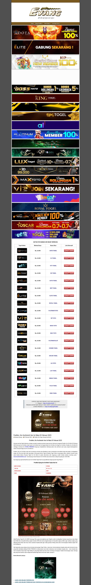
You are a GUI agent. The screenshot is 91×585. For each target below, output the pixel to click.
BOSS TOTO (53, 325)
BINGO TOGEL (53, 378)
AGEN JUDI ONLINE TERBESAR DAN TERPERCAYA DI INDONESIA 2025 (34, 582)
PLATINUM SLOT (53, 340)
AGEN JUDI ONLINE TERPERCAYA (24, 580)
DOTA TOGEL (53, 250)
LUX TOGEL (53, 370)
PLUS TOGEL (53, 385)
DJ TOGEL (53, 258)
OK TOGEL (53, 273)
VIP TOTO (53, 318)
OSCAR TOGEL (53, 355)
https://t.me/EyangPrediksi (51, 406)
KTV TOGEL (53, 265)
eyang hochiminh (47, 437)
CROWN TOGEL (53, 348)
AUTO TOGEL (53, 280)
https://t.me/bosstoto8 (48, 403)
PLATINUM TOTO (53, 310)
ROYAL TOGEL (53, 303)
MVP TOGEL (53, 288)
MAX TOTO (53, 333)
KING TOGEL (53, 393)
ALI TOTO (53, 363)
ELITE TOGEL (53, 295)
